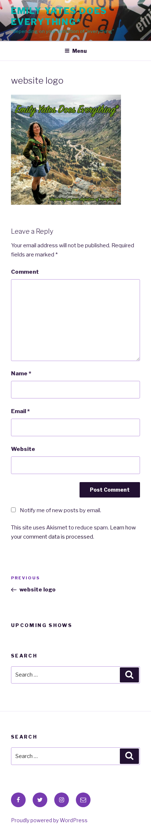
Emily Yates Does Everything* (59, 16)
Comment (25, 272)
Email (20, 411)
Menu (79, 51)
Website (23, 449)
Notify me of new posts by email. (60, 510)
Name (21, 373)
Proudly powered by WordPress (49, 820)
